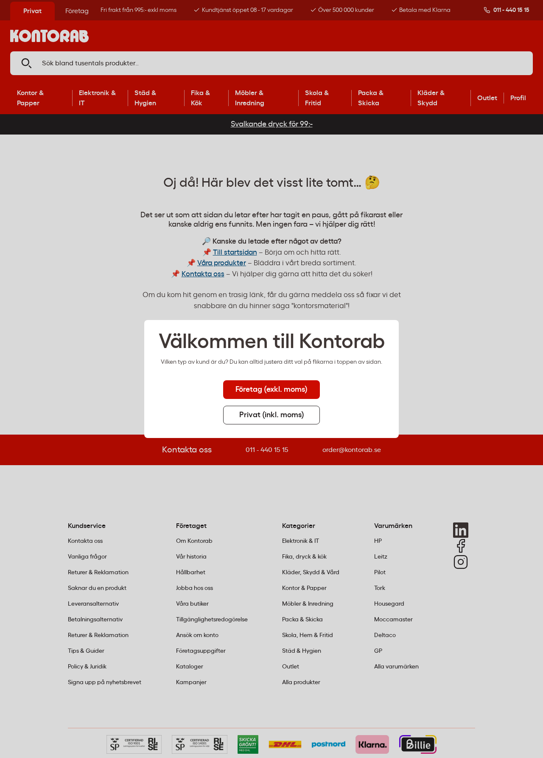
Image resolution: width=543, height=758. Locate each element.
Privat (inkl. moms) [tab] (271, 415)
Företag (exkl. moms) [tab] (271, 389)
